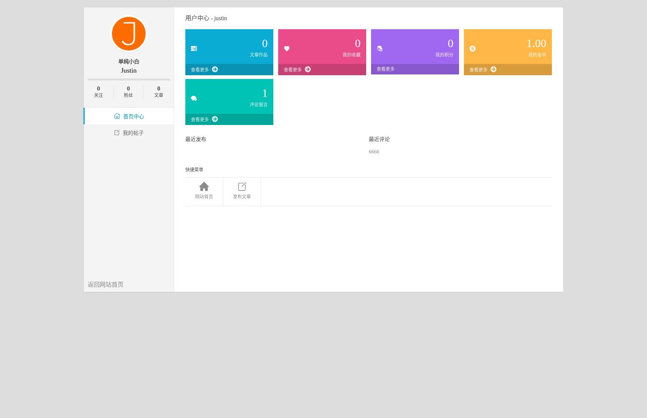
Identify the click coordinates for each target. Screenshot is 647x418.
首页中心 (133, 116)
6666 (374, 152)
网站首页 (204, 196)
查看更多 (200, 70)
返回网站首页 (106, 284)
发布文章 (242, 196)
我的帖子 (133, 133)
